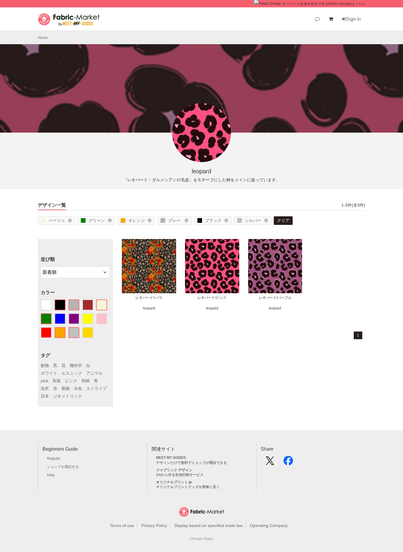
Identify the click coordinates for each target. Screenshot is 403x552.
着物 (65, 388)
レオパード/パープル (275, 298)
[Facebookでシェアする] (288, 463)
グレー (175, 220)
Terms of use (122, 525)
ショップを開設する (63, 467)
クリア (283, 220)
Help (51, 475)
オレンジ (136, 220)
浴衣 (45, 388)
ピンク (71, 380)
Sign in (353, 19)
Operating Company (269, 525)
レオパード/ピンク (212, 298)
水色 (78, 388)
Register (53, 459)
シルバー (253, 220)
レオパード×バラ (148, 298)
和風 (57, 380)
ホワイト (49, 373)
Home (43, 38)
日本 (45, 396)
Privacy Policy (154, 525)
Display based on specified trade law (208, 525)
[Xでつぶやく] (270, 463)
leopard (149, 308)
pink (44, 380)
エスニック (71, 373)
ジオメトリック (67, 396)
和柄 (85, 380)
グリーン (97, 220)
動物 (45, 365)
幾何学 (76, 365)
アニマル (94, 373)
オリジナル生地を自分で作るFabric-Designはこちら (323, 4)
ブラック (213, 220)
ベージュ (57, 220)
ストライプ (96, 388)
